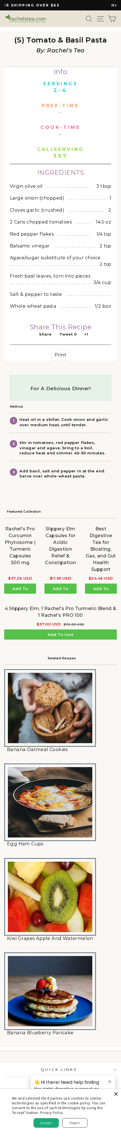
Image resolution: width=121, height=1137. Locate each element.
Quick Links (59, 1069)
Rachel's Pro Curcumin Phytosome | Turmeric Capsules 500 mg (20, 545)
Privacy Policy (51, 1112)
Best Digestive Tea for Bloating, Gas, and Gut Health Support (101, 549)
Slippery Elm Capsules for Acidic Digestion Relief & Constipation (60, 545)
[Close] (116, 1094)
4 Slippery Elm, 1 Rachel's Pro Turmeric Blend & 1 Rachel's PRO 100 (60, 612)
